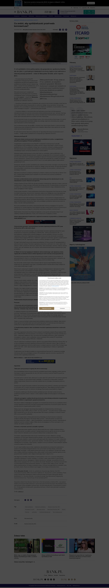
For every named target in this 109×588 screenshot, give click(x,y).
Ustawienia (62, 308)
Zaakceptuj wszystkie (46, 308)
